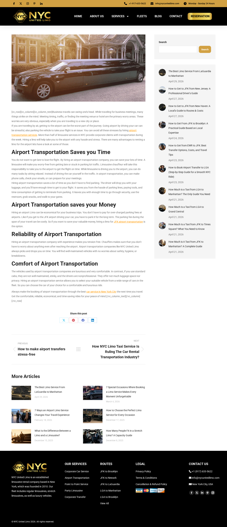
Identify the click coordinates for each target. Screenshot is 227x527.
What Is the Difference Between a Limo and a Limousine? (53, 433)
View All (104, 503)
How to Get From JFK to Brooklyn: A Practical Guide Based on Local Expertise (188, 128)
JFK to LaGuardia (110, 484)
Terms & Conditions (146, 477)
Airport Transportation (77, 477)
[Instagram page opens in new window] (213, 492)
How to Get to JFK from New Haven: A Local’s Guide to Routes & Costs (189, 108)
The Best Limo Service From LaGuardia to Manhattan (50, 389)
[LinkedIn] (92, 320)
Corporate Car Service (77, 471)
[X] (63, 320)
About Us (97, 16)
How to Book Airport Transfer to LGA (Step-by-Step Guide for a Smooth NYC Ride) (189, 172)
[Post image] (21, 393)
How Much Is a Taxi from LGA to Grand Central (186, 209)
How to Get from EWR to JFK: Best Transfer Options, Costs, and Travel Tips (187, 150)
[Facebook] (83, 320)
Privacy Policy (143, 471)
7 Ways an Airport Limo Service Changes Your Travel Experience (52, 412)
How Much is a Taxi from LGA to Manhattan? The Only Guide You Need (189, 192)
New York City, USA (202, 484)
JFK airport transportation (128, 221)
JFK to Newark (108, 477)
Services (118, 16)
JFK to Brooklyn (109, 471)
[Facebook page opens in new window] (191, 492)
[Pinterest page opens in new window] (207, 492)
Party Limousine (74, 490)
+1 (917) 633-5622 (202, 471)
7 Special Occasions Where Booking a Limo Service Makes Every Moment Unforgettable (125, 392)
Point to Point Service (76, 484)
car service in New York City (101, 291)
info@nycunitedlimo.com (205, 477)
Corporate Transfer (75, 497)
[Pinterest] (73, 320)
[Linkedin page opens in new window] (202, 492)
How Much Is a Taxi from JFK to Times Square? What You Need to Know (189, 226)
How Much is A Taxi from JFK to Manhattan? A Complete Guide (185, 244)
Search (163, 42)
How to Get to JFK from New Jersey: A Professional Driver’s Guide (189, 91)
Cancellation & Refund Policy (151, 484)
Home (78, 16)
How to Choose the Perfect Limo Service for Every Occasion (124, 412)
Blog (158, 16)
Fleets (142, 16)
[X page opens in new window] (197, 492)
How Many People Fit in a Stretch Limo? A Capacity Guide (124, 433)
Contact (176, 16)
